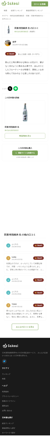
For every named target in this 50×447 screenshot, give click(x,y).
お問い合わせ (7, 410)
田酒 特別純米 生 (37, 16)
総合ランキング (8, 423)
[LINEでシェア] (15, 88)
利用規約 (5, 392)
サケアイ (5, 16)
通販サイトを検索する (26, 153)
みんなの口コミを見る (25, 327)
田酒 (27, 16)
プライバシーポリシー (10, 396)
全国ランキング (16, 10)
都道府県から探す (8, 428)
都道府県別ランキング (34, 10)
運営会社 (5, 406)
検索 (5, 10)
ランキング (6, 374)
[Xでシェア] (10, 88)
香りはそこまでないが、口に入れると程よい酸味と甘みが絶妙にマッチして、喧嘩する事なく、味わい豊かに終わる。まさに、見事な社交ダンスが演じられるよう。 (24, 314)
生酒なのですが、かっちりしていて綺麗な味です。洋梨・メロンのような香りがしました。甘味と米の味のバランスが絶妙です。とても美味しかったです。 (24, 266)
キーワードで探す (8, 433)
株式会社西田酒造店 (17, 16)
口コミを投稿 (40, 4)
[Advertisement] (25, 188)
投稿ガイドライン (8, 401)
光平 (14, 42)
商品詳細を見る (25, 136)
